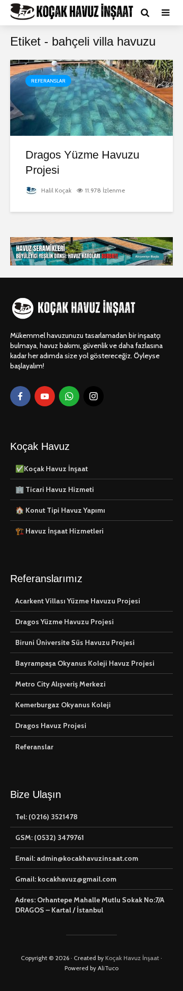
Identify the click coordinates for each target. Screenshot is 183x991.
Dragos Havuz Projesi (50, 725)
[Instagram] (93, 396)
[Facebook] (20, 396)
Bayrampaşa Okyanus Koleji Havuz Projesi (85, 663)
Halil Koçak (56, 190)
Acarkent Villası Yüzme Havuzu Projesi (77, 600)
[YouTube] (45, 396)
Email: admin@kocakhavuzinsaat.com (76, 858)
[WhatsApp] (69, 396)
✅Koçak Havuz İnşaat (51, 468)
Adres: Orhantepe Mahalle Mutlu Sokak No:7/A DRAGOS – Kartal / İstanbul (89, 904)
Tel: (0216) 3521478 (46, 816)
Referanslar (48, 81)
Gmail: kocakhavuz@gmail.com (65, 879)
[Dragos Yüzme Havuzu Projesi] (91, 97)
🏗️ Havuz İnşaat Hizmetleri (59, 531)
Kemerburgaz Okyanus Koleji (63, 704)
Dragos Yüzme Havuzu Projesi (82, 162)
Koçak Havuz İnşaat (132, 958)
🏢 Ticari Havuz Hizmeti (54, 489)
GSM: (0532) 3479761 (49, 837)
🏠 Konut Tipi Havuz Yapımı (60, 510)
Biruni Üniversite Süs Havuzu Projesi (75, 642)
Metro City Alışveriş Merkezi (60, 684)
